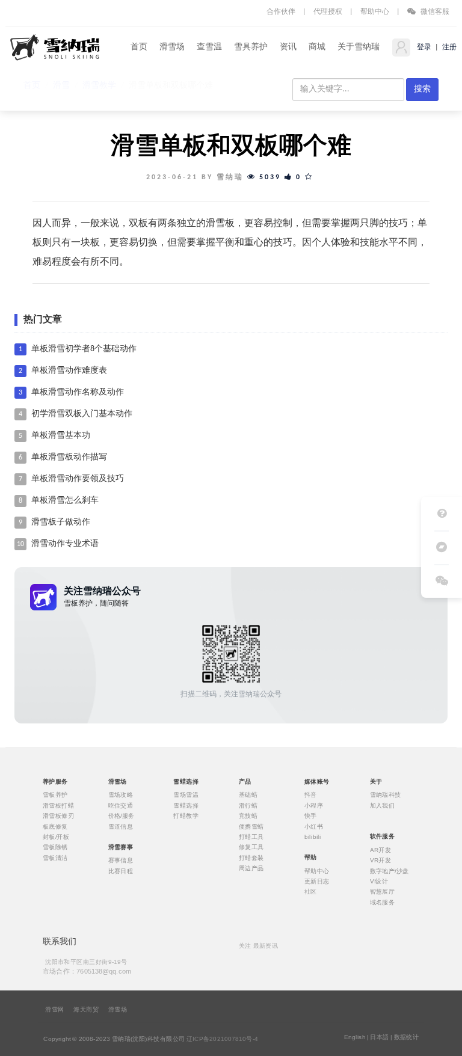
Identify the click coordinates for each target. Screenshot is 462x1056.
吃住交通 (121, 805)
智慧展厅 (382, 891)
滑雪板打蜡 (58, 805)
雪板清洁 (55, 857)
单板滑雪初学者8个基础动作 (84, 349)
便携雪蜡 (251, 826)
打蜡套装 (251, 857)
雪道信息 (121, 826)
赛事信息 (121, 860)
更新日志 (317, 881)
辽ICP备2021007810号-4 (222, 1039)
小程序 (313, 805)
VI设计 (379, 881)
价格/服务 (121, 816)
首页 (139, 47)
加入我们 (382, 805)
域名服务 (382, 902)
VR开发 (381, 860)
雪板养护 (55, 795)
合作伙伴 (280, 12)
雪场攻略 (121, 795)
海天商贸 (86, 1009)
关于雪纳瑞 (358, 47)
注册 (448, 47)
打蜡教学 (186, 816)
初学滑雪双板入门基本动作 (81, 414)
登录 (423, 47)
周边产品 (251, 868)
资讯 (288, 47)
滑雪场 (172, 47)
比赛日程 (121, 870)
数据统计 (406, 1037)
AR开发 (381, 849)
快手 (310, 816)
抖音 (310, 795)
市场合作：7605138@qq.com (87, 971)
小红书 (313, 826)
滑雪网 (54, 1009)
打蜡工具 (251, 837)
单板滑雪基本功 (60, 435)
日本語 (379, 1037)
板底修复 (55, 826)
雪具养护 (251, 47)
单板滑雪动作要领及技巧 (77, 478)
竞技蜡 (248, 816)
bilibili (312, 837)
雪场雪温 (186, 795)
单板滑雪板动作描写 (69, 457)
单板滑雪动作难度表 (69, 370)
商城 (317, 47)
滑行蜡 (248, 805)
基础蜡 (248, 795)
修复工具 (251, 847)
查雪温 (209, 47)
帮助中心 (374, 12)
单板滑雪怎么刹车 (65, 500)
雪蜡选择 (186, 805)
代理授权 (327, 12)
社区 (310, 891)
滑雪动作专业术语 (65, 543)
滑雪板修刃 (58, 816)
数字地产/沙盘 (389, 870)
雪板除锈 (55, 847)
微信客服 (434, 12)
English (355, 1037)
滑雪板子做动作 (60, 522)
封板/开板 (56, 837)
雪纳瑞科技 (385, 795)
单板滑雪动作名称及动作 (77, 392)
